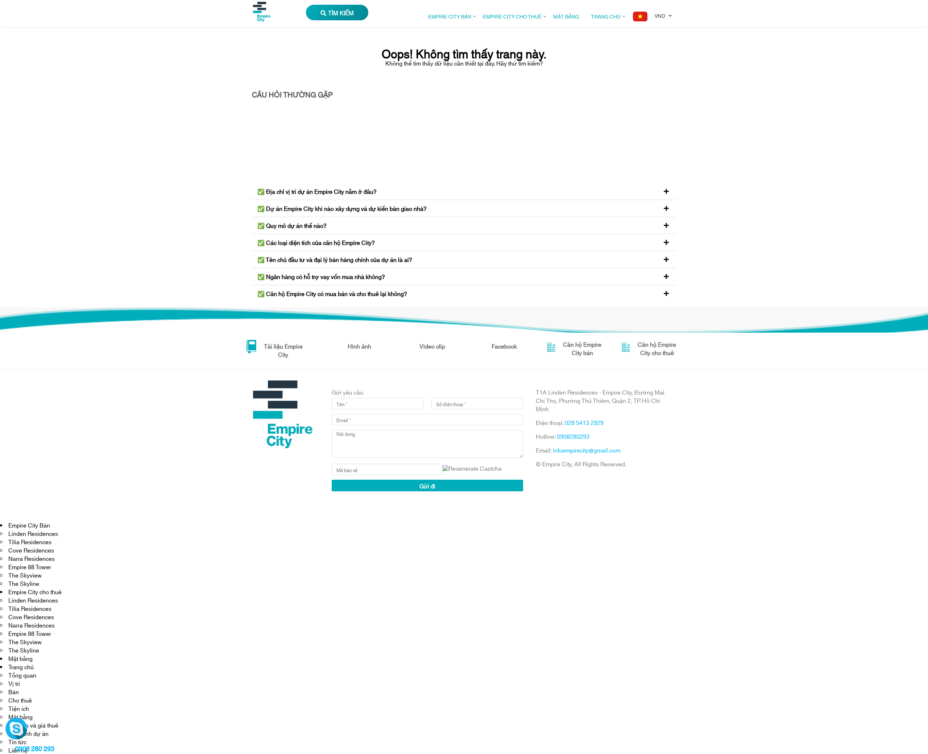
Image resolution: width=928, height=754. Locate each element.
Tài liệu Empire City (283, 350)
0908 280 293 (34, 748)
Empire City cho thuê (512, 16)
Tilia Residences (29, 541)
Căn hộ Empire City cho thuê (657, 348)
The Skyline (23, 583)
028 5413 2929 (584, 422)
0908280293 (573, 436)
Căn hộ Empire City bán (582, 348)
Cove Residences (31, 550)
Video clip (432, 346)
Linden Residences (33, 533)
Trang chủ (606, 16)
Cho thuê (20, 700)
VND (660, 15)
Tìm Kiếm (341, 12)
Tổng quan (22, 675)
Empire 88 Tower (29, 566)
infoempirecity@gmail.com (586, 450)
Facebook (504, 346)
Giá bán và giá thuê (33, 725)
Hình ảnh (359, 346)
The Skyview (25, 575)
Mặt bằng (566, 16)
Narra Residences (31, 558)
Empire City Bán (449, 16)
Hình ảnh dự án (28, 733)
